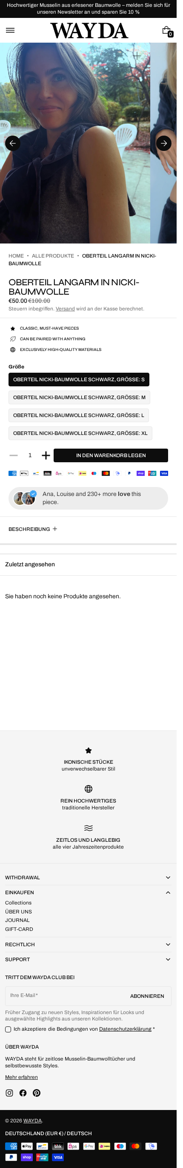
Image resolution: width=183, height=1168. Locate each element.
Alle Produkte (53, 256)
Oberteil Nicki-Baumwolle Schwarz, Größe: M (79, 397)
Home (16, 256)
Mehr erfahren (21, 1077)
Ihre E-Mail (22, 995)
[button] (10, 30)
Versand (65, 309)
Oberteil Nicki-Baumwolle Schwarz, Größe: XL (80, 433)
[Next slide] (164, 143)
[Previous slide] (12, 143)
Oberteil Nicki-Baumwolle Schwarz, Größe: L (78, 415)
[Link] (88, 9)
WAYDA (32, 1121)
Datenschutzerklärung (125, 1029)
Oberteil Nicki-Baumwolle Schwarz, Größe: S (79, 380)
